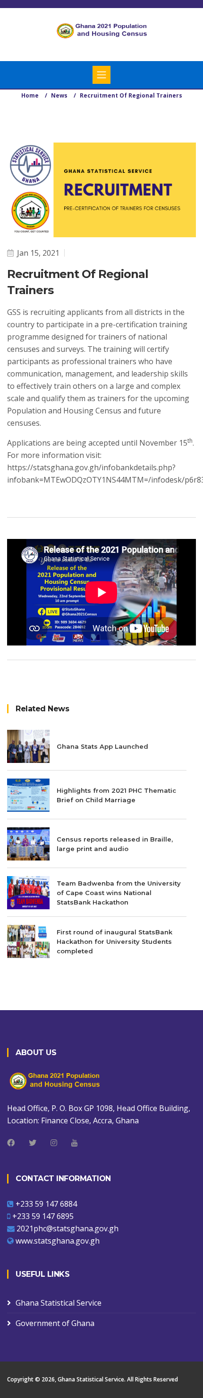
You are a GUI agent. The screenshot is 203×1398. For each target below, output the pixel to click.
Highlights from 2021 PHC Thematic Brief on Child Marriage (116, 795)
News (59, 95)
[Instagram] (53, 1142)
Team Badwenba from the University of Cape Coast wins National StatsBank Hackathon (119, 892)
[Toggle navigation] (101, 75)
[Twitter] (32, 1142)
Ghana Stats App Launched (102, 746)
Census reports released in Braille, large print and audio (115, 843)
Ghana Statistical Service (59, 1303)
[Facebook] (11, 1142)
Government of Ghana (55, 1323)
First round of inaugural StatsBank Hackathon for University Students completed (114, 941)
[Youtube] (74, 1142)
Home (30, 95)
